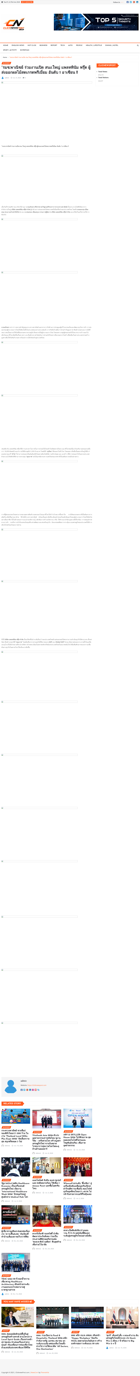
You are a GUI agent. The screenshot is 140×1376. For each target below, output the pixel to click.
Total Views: (103, 72)
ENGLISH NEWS (18, 45)
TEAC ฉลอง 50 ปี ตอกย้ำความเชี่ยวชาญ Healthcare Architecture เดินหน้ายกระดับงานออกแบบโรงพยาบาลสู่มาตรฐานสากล (15, 1284)
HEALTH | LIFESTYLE (94, 45)
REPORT (54, 45)
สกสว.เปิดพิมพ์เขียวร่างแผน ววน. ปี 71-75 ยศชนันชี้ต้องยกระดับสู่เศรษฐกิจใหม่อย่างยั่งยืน (77, 1233)
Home (5, 57)
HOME (5, 45)
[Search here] (138, 45)
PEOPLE (79, 45)
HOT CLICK (32, 45)
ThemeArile (45, 1372)
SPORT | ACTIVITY (10, 50)
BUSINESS (43, 45)
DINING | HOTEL (111, 45)
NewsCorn (34, 1372)
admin (7, 78)
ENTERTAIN (24, 50)
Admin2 (7, 1146)
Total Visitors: (103, 77)
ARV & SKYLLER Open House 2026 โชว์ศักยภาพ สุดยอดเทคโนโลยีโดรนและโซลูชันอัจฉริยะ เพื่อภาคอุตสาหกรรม (77, 1140)
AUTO (70, 45)
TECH (62, 45)
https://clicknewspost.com (37, 1085)
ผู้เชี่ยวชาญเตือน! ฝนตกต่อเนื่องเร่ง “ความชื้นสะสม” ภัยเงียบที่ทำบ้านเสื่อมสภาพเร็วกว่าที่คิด (15, 1234)
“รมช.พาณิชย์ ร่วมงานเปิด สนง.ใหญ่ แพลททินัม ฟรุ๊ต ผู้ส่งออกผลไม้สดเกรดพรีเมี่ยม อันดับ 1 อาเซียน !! (40, 57)
